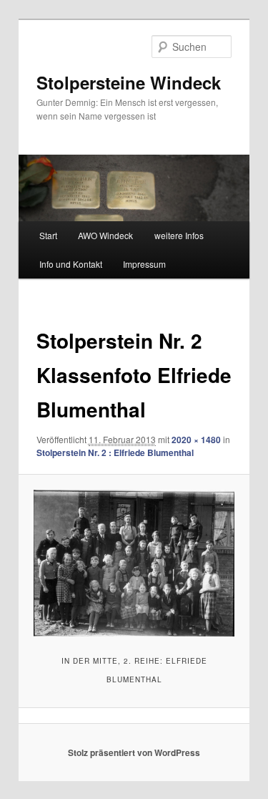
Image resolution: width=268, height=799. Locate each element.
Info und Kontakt (70, 264)
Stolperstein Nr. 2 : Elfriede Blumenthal (115, 452)
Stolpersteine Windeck (128, 82)
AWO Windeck (105, 235)
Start (48, 235)
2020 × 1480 (196, 439)
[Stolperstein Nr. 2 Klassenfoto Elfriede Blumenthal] (134, 563)
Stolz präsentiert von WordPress (134, 752)
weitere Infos (179, 235)
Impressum (144, 264)
